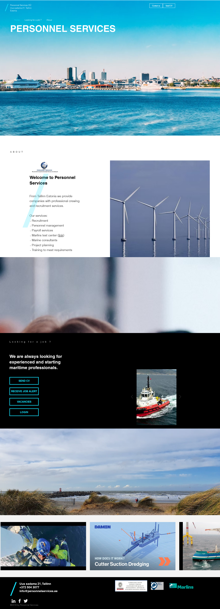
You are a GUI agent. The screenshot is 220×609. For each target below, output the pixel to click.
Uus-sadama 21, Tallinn (21, 8)
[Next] (180, 397)
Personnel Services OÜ (20, 5)
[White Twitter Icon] (25, 601)
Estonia (13, 10)
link (61, 235)
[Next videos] (216, 546)
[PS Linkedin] (13, 601)
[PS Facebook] (19, 601)
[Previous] (132, 397)
